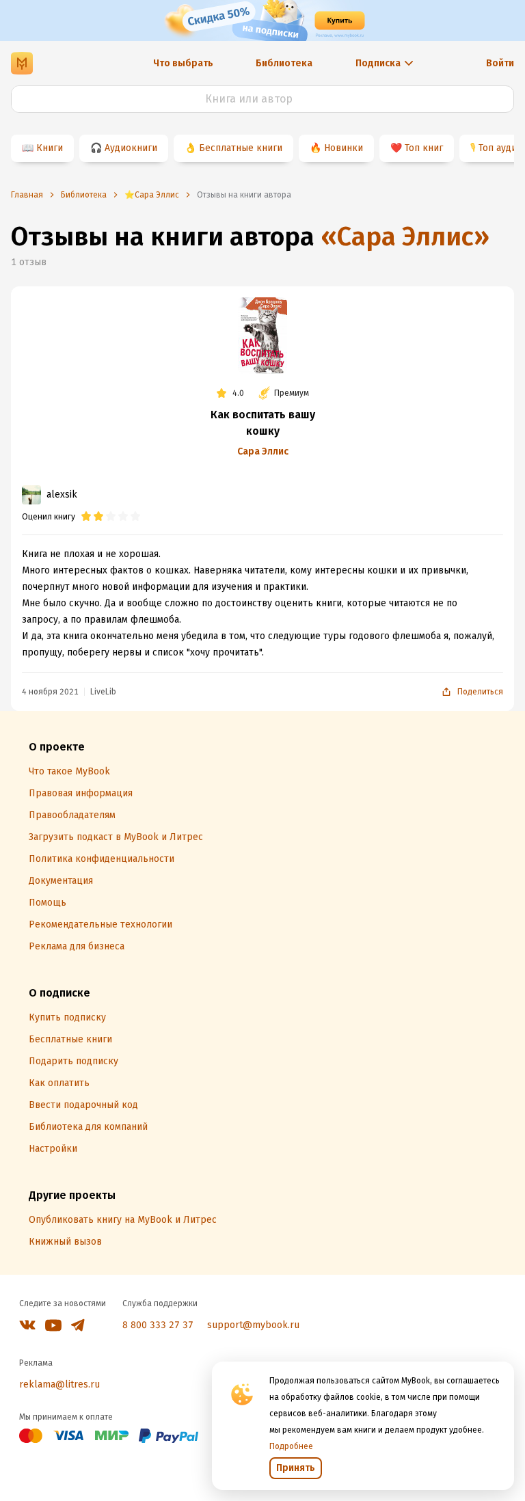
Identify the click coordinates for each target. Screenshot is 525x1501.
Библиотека (284, 63)
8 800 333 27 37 (157, 1325)
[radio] (86, 517)
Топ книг (424, 148)
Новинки (343, 148)
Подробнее (291, 1446)
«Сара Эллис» (405, 236)
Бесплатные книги (240, 148)
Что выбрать (183, 63)
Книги (49, 148)
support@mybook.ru (253, 1325)
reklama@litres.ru (59, 1384)
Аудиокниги (131, 148)
